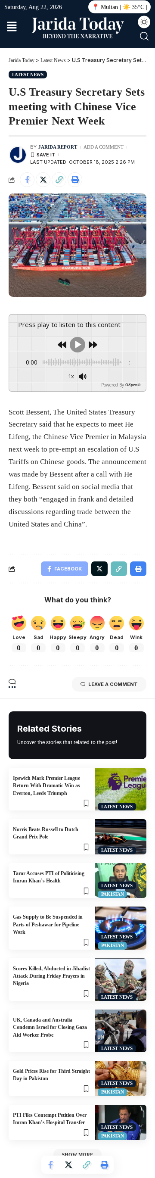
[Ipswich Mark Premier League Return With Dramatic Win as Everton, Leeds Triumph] (120, 789)
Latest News (27, 74)
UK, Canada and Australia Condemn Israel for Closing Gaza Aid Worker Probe (50, 1027)
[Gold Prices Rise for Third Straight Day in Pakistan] (120, 1078)
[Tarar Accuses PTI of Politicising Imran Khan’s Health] (120, 880)
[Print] (75, 179)
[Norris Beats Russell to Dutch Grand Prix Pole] (120, 836)
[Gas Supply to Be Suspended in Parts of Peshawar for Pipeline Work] (120, 928)
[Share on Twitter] (43, 179)
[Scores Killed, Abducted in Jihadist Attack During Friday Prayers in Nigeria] (120, 979)
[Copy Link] (59, 179)
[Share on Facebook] (27, 179)
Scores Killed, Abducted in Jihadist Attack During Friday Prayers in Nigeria (51, 976)
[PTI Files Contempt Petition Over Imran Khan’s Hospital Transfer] (120, 1122)
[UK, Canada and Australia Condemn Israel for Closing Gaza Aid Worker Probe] (120, 1031)
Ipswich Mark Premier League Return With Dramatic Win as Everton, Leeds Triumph (46, 785)
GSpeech (133, 385)
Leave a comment (113, 684)
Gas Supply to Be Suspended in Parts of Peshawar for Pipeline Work (48, 924)
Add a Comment (104, 147)
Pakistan (112, 894)
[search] (144, 36)
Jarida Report (57, 147)
